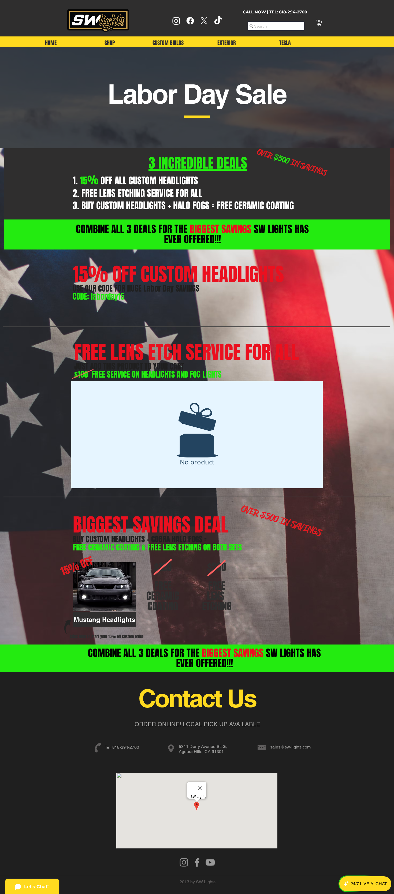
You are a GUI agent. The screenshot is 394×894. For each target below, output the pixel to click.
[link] (319, 23)
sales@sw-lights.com (290, 747)
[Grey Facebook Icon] (197, 862)
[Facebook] (190, 21)
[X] (204, 21)
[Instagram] (176, 21)
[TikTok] (218, 21)
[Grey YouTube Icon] (210, 862)
